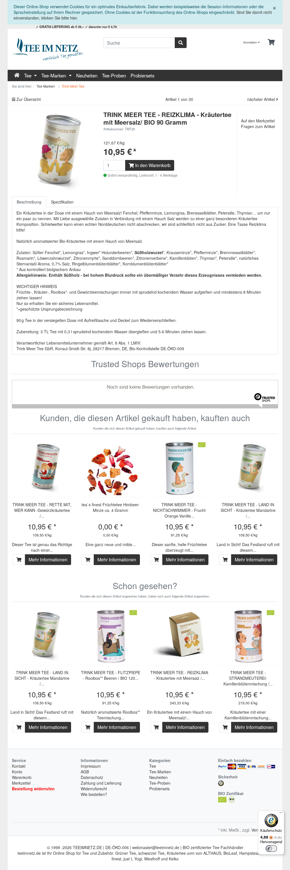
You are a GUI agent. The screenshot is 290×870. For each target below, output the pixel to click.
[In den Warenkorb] (19, 559)
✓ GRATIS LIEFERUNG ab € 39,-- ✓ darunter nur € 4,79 (76, 26)
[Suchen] (181, 42)
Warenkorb (21, 777)
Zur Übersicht (28, 99)
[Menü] (281, 814)
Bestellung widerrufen (33, 788)
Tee (28, 75)
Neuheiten (86, 75)
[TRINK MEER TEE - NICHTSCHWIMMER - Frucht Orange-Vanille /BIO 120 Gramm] (179, 468)
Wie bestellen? (94, 794)
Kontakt (18, 766)
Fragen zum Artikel (258, 126)
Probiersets (142, 75)
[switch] (271, 848)
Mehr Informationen (48, 559)
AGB (85, 771)
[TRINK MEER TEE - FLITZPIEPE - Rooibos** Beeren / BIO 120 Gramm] (111, 636)
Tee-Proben (114, 75)
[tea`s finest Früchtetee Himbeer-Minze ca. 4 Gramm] (111, 468)
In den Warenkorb (152, 165)
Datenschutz (92, 777)
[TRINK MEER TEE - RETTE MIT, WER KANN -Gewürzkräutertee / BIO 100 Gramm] (42, 468)
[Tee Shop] (53, 49)
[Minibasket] (271, 42)
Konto (17, 771)
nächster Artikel (261, 99)
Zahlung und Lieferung (101, 783)
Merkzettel (21, 783)
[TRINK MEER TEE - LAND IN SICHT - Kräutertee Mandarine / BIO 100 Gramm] (248, 468)
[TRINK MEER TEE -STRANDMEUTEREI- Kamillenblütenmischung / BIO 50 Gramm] (248, 636)
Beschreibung (29, 202)
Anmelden (250, 42)
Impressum (91, 766)
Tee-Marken (54, 75)
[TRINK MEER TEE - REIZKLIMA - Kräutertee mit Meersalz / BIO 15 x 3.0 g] (179, 636)
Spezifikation (62, 202)
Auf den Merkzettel (258, 121)
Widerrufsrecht (94, 788)
